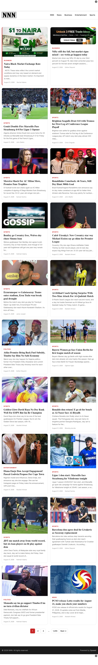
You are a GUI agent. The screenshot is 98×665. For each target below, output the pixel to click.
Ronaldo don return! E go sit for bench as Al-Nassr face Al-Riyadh (72, 411)
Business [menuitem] (68, 15)
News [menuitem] (59, 15)
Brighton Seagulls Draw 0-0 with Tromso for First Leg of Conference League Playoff (73, 124)
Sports (7, 123)
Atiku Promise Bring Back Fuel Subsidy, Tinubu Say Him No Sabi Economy (24, 354)
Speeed (93, 650)
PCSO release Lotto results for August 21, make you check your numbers (72, 602)
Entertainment (10, 468)
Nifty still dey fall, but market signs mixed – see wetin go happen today (70, 53)
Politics (7, 349)
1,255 (55, 631)
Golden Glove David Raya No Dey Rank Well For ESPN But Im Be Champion (24, 411)
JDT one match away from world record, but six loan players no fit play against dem (24, 544)
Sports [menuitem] (92, 15)
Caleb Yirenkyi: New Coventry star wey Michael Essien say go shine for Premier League (72, 238)
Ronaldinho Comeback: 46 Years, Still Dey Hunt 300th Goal (71, 182)
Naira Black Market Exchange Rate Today (22, 65)
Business (8, 60)
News (54, 597)
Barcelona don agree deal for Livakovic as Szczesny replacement (72, 531)
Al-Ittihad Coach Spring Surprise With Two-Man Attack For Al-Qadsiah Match (72, 294)
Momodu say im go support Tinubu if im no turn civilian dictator (24, 604)
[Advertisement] (49, 5)
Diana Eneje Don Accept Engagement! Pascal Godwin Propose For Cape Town (24, 472)
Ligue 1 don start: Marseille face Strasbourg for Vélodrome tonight (69, 476)
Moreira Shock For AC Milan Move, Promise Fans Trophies (22, 182)
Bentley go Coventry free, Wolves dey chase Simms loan (22, 237)
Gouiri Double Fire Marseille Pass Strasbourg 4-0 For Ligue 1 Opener (22, 128)
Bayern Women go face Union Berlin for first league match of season (72, 351)
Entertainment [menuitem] (81, 15)
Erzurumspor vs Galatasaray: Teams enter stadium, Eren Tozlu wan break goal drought (23, 295)
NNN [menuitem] (52, 15)
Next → (63, 631)
